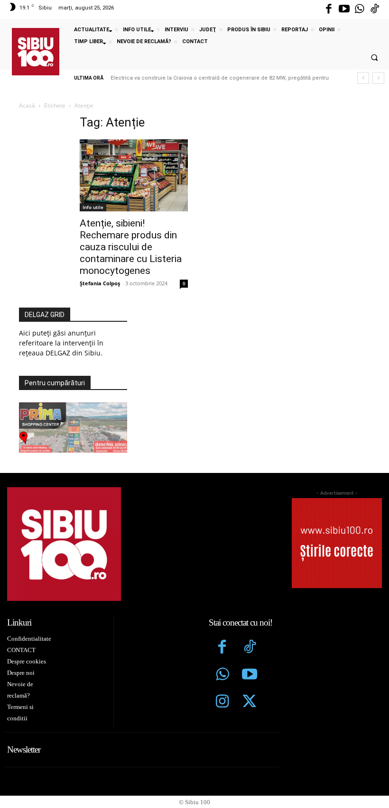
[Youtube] (344, 9)
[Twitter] (249, 702)
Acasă (27, 105)
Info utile (93, 207)
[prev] (363, 78)
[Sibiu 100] (35, 51)
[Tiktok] (374, 9)
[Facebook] (328, 9)
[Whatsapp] (359, 9)
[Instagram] (222, 702)
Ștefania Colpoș (100, 283)
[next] (378, 78)
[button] (374, 58)
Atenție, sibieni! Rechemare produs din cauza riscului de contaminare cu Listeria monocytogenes (131, 247)
